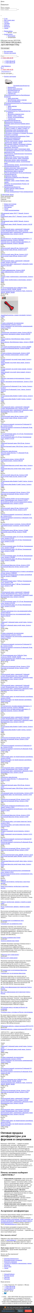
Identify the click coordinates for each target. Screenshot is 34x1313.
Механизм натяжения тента (16, 114)
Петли (9, 107)
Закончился (4, 579)
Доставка (7, 23)
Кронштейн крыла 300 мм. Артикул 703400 (14, 532)
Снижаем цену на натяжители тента (11, 923)
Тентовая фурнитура (24, 111)
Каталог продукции (10, 53)
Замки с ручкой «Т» (13, 92)
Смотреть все (12, 93)
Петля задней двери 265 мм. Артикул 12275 (14, 249)
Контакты (7, 26)
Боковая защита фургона (15, 89)
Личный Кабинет (9, 1274)
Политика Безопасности (11, 1258)
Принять (20, 1311)
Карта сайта (7, 1266)
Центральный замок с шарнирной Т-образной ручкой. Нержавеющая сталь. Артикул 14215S (17, 233)
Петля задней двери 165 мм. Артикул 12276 (14, 509)
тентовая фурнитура (7, 1222)
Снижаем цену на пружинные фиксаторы (13, 973)
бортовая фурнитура (11, 1224)
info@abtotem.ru (11, 1240)
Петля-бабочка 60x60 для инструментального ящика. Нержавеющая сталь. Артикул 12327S (16, 502)
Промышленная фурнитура (12, 187)
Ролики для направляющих (16, 117)
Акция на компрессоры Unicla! (10, 940)
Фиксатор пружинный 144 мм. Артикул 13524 (14, 494)
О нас (6, 18)
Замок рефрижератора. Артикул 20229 (12, 272)
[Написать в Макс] (5, 1293)
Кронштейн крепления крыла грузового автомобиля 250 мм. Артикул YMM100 (16, 575)
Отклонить (28, 1311)
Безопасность (12, 87)
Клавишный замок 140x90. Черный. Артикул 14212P (16, 224)
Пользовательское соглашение (13, 1260)
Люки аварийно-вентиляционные (17, 137)
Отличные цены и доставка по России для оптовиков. (17, 1012)
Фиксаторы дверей (22, 157)
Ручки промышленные (14, 109)
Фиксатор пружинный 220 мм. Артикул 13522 (14, 801)
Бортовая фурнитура (14, 90)
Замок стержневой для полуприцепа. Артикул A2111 (16, 834)
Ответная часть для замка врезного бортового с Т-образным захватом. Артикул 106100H (16, 242)
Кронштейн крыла (22, 131)
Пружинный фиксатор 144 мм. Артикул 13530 (14, 566)
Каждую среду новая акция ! (9, 958)
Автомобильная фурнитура (21, 85)
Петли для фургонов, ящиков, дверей (18, 141)
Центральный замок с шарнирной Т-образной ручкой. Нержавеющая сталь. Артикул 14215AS (17, 596)
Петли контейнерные (14, 101)
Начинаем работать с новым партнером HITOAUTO (16, 1029)
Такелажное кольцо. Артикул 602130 (12, 460)
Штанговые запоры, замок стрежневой (15, 160)
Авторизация (12, 37)
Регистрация (11, 36)
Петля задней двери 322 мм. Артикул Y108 (13, 476)
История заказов (9, 1275)
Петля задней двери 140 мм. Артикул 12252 (14, 418)
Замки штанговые (13, 98)
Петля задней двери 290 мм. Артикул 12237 (14, 256)
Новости (6, 25)
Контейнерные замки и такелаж (17, 100)
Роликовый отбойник (25, 144)
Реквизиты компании (10, 1262)
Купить (3, 219)
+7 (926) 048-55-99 (9, 62)
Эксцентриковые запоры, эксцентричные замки (18, 164)
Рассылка (7, 1279)
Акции (6, 28)
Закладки (7, 1277)
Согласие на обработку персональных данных (18, 1263)
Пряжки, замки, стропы (15, 115)
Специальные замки (24, 149)
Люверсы (10, 112)
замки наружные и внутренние (10, 1219)
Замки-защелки (12, 106)
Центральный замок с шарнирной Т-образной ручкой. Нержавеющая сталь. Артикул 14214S (17, 410)
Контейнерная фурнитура (11, 166)
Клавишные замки (22, 130)
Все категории (8, 51)
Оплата (6, 22)
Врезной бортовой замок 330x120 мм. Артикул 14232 (16, 446)
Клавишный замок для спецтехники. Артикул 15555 (16, 794)
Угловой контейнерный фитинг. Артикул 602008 (15, 348)
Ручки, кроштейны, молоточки (16, 146)
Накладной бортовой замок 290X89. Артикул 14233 (16, 856)
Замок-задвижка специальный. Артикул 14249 (14, 354)
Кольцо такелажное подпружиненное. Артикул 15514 (17, 381)
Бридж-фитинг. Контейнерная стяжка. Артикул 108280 (17, 342)
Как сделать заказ (9, 20)
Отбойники (16, 139)
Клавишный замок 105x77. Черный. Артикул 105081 (16, 216)
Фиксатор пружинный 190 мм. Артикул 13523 (14, 850)
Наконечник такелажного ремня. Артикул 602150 (15, 334)
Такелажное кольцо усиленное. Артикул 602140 (15, 525)
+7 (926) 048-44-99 (9, 61)
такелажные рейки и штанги (23, 1221)
